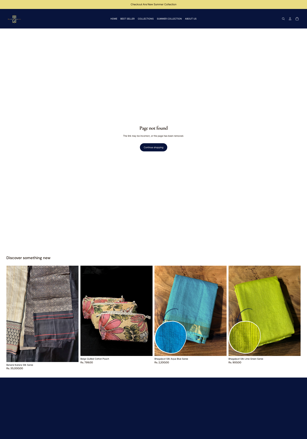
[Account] (290, 18)
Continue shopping (153, 147)
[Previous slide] (11, 313)
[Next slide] (74, 313)
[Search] (283, 18)
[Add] (73, 357)
